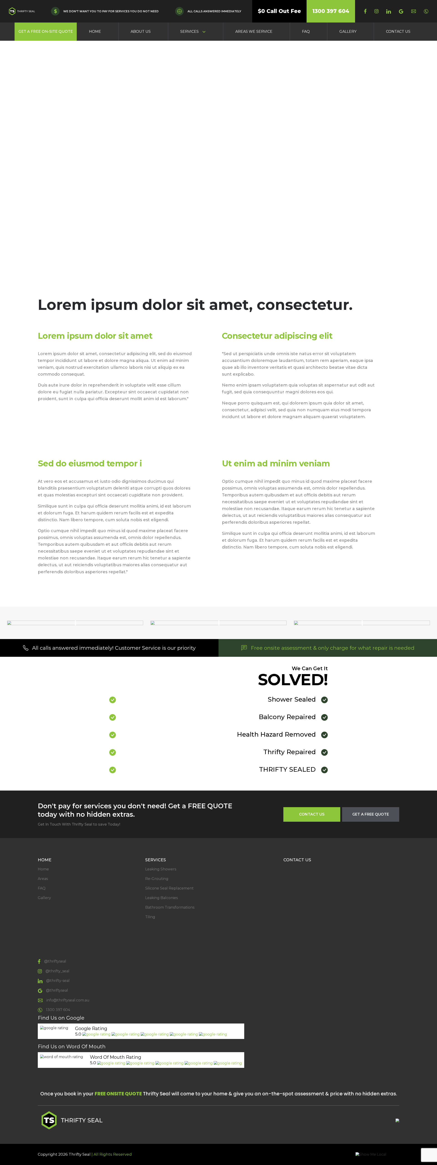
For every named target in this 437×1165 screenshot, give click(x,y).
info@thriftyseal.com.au (67, 1000)
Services (189, 31)
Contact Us (398, 31)
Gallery (347, 31)
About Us (141, 31)
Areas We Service (253, 31)
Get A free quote (370, 814)
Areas (43, 879)
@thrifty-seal (58, 980)
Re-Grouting (156, 879)
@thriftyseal (55, 961)
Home (95, 31)
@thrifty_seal (57, 971)
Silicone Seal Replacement (169, 888)
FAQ (306, 31)
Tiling (150, 917)
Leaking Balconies (161, 898)
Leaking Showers (160, 869)
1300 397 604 (330, 11)
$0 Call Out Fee (279, 11)
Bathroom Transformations (169, 907)
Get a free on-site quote (45, 31)
